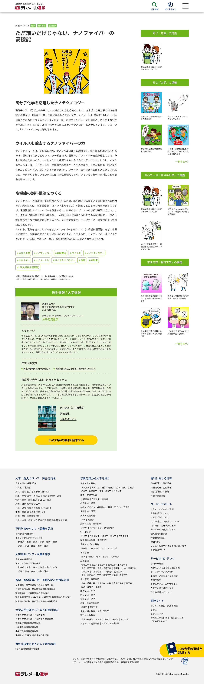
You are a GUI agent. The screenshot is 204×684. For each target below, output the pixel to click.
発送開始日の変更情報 (161, 487)
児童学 (107, 619)
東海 (17, 503)
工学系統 (84, 560)
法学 (83, 519)
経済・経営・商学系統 (90, 523)
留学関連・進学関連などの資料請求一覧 (34, 584)
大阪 (33, 507)
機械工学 (85, 564)
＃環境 (81, 260)
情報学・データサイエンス (93, 548)
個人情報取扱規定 (159, 533)
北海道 (18, 487)
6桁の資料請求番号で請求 (27, 648)
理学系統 (84, 552)
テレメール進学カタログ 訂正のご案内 (169, 545)
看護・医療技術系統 (89, 602)
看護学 (84, 607)
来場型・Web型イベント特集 (164, 575)
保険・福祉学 (103, 610)
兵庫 (38, 507)
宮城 (33, 491)
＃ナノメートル (41, 260)
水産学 (98, 586)
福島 (47, 491)
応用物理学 (96, 571)
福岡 (30, 520)
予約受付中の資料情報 (161, 483)
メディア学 (112, 548)
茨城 (24, 495)
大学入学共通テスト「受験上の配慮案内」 (35, 618)
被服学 (98, 619)
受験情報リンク (158, 549)
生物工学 (118, 571)
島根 (33, 511)
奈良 (43, 507)
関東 (17, 495)
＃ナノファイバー (42, 253)
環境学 (105, 536)
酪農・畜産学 (87, 586)
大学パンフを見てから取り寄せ (165, 567)
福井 (49, 499)
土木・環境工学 (129, 568)
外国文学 (95, 487)
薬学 (93, 598)
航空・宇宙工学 (98, 564)
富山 (40, 499)
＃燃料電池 (60, 253)
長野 (35, 499)
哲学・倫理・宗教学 (125, 487)
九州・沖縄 (20, 520)
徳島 (29, 515)
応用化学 (52, 25)
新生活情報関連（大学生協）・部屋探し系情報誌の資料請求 (43, 597)
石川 (44, 499)
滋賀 (24, 507)
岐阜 (29, 503)
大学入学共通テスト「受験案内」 (31, 614)
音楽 (93, 511)
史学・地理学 (108, 487)
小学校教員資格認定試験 (26, 631)
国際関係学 (102, 539)
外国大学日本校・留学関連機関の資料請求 (35, 589)
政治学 (91, 519)
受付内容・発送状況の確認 (163, 525)
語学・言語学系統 (88, 494)
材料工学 (41, 25)
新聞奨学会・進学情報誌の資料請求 (32, 593)
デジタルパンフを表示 (72, 407)
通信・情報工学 (104, 568)
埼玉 (38, 495)
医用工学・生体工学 (116, 564)
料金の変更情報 (158, 495)
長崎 (49, 520)
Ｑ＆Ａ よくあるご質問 (162, 509)
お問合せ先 (156, 541)
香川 (24, 515)
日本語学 (95, 499)
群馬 (33, 495)
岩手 (29, 491)
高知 (38, 515)
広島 (38, 511)
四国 (17, 515)
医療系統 (84, 590)
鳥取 (24, 511)
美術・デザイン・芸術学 (118, 507)
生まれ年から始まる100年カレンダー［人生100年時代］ (168, 619)
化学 (33, 25)
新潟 (30, 499)
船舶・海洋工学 (120, 575)
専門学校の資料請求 (24, 533)
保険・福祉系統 (87, 611)
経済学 (84, 527)
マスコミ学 (123, 536)
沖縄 (65, 520)
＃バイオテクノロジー (64, 260)
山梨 (59, 495)
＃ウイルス (75, 253)
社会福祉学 (94, 536)
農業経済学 (118, 583)
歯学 (93, 594)
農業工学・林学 (104, 583)
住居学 (115, 619)
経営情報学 (109, 527)
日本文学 (85, 487)
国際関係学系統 (87, 540)
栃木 (29, 495)
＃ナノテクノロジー (94, 253)
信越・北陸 (20, 499)
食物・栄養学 (87, 619)
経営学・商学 (95, 527)
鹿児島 (59, 520)
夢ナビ (154, 609)
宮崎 (40, 520)
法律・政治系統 (87, 515)
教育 (93, 503)
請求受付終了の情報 (160, 491)
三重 (38, 503)
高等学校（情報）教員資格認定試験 (32, 635)
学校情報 (64, 413)
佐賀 (44, 520)
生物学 (105, 556)
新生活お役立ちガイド (161, 592)
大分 (35, 520)
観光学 (113, 536)
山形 (43, 491)
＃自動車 (93, 260)
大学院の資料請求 (23, 559)
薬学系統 (84, 598)
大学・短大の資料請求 (25, 483)
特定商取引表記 (158, 537)
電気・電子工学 (88, 568)
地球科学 (115, 556)
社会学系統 (85, 531)
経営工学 (107, 575)
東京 (47, 495)
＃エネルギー (23, 260)
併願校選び (156, 579)
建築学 (116, 568)
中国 (17, 511)
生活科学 (124, 619)
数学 (83, 556)
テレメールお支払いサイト (163, 529)
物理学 (91, 556)
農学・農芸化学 (88, 583)
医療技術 (94, 607)
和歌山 (48, 507)
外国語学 (85, 499)
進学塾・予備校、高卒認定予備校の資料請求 (36, 601)
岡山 (29, 511)
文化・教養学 (105, 491)
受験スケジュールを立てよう (164, 583)
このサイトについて (160, 517)
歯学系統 (84, 594)
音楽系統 (84, 511)
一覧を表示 (181, 161)
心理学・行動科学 (89, 491)
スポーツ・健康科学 (110, 623)
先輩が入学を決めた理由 (162, 588)
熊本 (54, 520)
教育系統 (84, 503)
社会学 (84, 536)
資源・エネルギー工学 (91, 575)
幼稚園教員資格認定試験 (26, 627)
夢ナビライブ (157, 613)
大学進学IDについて (160, 513)
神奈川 (53, 495)
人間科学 (117, 491)
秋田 (38, 491)
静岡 (24, 503)
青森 (24, 491)
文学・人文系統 (87, 483)
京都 (29, 507)
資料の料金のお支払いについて (165, 521)
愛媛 (33, 515)
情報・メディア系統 (89, 544)
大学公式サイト (68, 419)
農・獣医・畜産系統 (89, 579)
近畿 (17, 507)
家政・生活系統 (87, 615)
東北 (17, 491)
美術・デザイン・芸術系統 (92, 507)
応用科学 (108, 571)
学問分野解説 (157, 563)
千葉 (43, 495)
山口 (43, 511)
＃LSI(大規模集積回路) (27, 267)
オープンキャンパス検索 (162, 571)
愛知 (33, 503)
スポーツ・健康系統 (89, 623)
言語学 (105, 499)
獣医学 (129, 583)
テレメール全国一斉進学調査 (164, 605)
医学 (93, 590)
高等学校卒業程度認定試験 (27, 623)
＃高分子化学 (23, 253)
